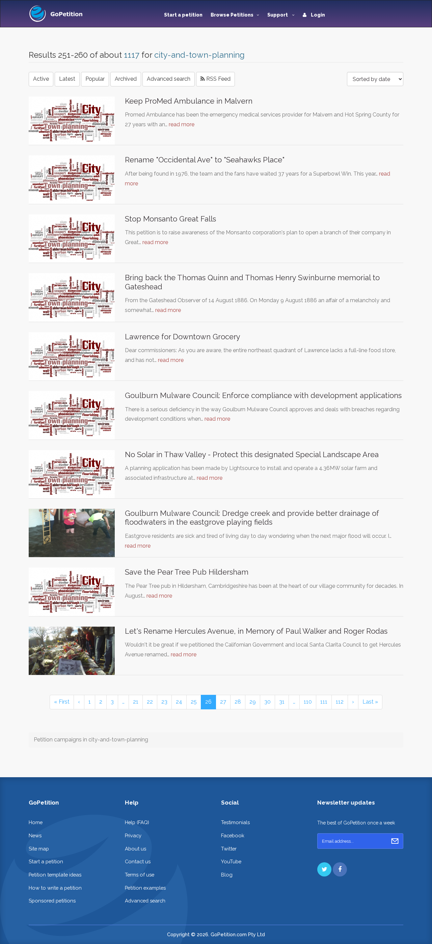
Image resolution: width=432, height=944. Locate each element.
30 (267, 702)
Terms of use (139, 874)
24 (179, 702)
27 (223, 702)
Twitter (229, 848)
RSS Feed (218, 79)
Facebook (232, 835)
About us (135, 848)
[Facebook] (340, 869)
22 (150, 702)
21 (135, 702)
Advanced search (168, 79)
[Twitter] (324, 869)
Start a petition (183, 15)
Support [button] (278, 15)
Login (317, 15)
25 (194, 702)
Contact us (138, 861)
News (35, 835)
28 (238, 702)
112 (340, 702)
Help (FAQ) (137, 822)
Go (395, 841)
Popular (95, 79)
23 (164, 702)
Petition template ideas (55, 874)
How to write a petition (55, 888)
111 (323, 702)
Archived (126, 79)
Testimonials (235, 822)
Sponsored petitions (52, 900)
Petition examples (145, 888)
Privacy (133, 835)
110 (308, 702)
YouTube (231, 861)
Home (36, 822)
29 (252, 702)
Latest (67, 79)
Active (41, 79)
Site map (39, 848)
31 (282, 702)
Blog (227, 874)
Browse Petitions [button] (232, 15)
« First (62, 702)
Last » (370, 702)
